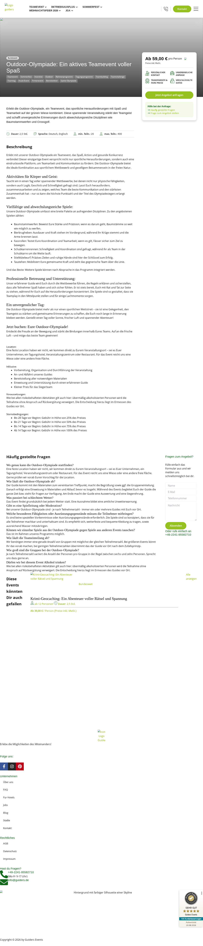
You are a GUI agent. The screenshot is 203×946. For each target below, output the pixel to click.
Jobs (5, 805)
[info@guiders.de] (4, 882)
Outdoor (49, 76)
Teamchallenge (117, 76)
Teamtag (12, 80)
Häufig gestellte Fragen (163, 109)
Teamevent (13, 76)
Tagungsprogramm (84, 76)
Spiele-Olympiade (68, 80)
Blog (5, 812)
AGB (5, 843)
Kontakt (7, 828)
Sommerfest (26, 76)
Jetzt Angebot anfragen (169, 95)
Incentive (39, 76)
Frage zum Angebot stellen (165, 113)
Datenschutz (10, 851)
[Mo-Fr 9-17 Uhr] (166, 9)
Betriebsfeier (52, 80)
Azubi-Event (24, 80)
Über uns (8, 782)
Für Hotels (8, 797)
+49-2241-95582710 (21, 872)
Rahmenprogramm (64, 76)
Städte (6, 820)
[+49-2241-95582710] (4, 874)
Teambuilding (102, 76)
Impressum (9, 858)
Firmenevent (37, 80)
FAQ (5, 789)
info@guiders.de (18, 880)
